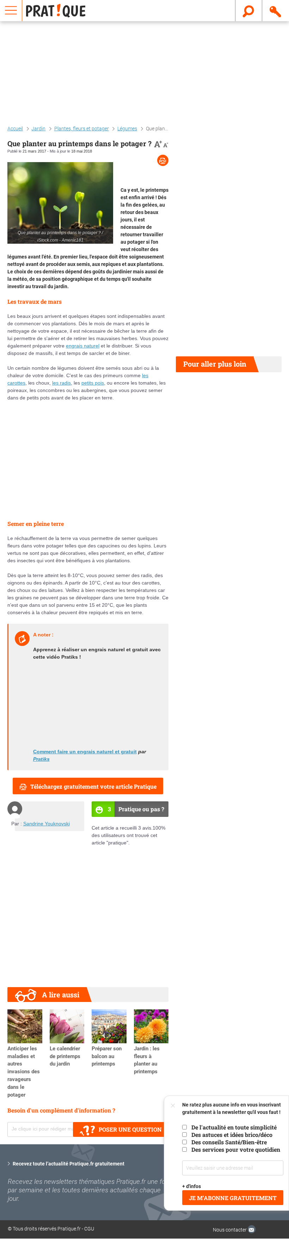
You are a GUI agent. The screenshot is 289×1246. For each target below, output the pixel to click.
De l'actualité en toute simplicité (234, 1127)
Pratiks (41, 759)
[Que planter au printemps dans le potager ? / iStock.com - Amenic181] (60, 203)
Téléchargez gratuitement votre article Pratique (93, 786)
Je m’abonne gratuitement (233, 1198)
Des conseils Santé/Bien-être (229, 1142)
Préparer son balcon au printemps (107, 1056)
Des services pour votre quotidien (235, 1149)
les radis (61, 383)
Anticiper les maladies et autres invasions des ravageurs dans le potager (23, 1071)
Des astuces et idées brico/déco (231, 1134)
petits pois (92, 383)
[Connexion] (275, 10)
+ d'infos (191, 1186)
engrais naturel (82, 346)
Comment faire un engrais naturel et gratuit (85, 751)
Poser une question (130, 1129)
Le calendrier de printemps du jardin (65, 1056)
